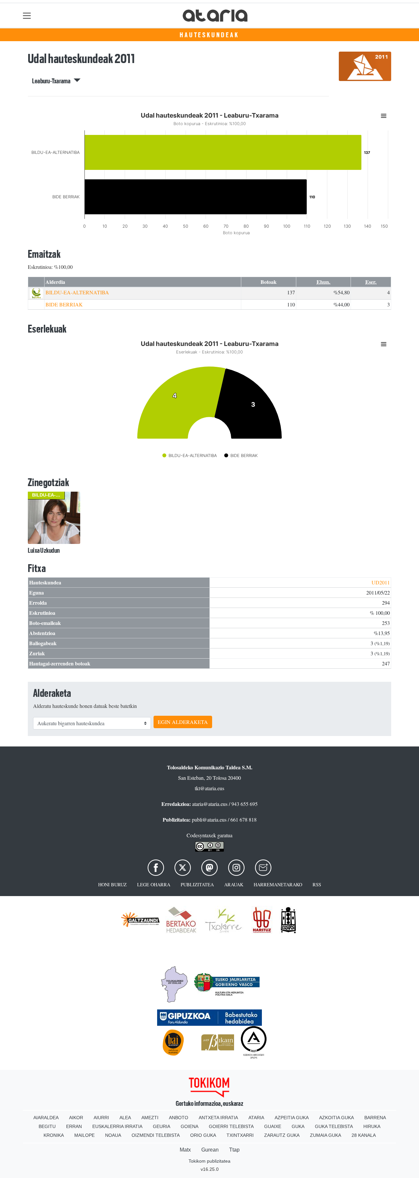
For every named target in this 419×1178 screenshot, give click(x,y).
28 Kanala (364, 1135)
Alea (125, 1117)
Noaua (113, 1135)
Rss (317, 884)
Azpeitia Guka (292, 1117)
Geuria (161, 1126)
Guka (298, 1126)
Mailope (84, 1135)
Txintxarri (240, 1135)
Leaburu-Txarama (53, 81)
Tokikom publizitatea (209, 1161)
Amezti (149, 1117)
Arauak (233, 884)
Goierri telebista (231, 1126)
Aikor (76, 1117)
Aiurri (101, 1117)
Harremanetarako (278, 884)
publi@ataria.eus (209, 819)
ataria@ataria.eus (210, 803)
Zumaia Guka (325, 1135)
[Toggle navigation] (27, 15)
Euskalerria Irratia (117, 1126)
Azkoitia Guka (336, 1117)
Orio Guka (203, 1135)
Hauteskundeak (209, 35)
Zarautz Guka (282, 1135)
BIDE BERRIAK (64, 304)
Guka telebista (334, 1126)
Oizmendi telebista (156, 1135)
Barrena (375, 1117)
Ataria (256, 1117)
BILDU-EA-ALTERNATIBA (77, 292)
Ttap (234, 1150)
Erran (74, 1126)
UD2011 (381, 582)
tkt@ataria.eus (209, 788)
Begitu (47, 1126)
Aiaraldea (46, 1117)
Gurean (210, 1150)
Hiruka (371, 1126)
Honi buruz (112, 884)
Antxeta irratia (218, 1117)
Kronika (54, 1135)
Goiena (189, 1126)
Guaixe (272, 1126)
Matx (185, 1150)
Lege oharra (153, 884)
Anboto (178, 1117)
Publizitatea (197, 884)
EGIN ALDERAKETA (183, 721)
